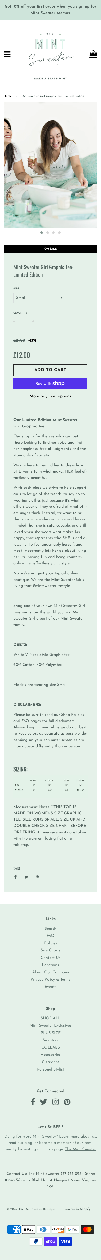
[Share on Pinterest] (37, 877)
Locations (50, 965)
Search (50, 929)
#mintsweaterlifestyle (51, 586)
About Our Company (50, 972)
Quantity (20, 313)
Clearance (50, 1062)
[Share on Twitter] (26, 877)
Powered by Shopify (77, 1209)
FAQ (50, 936)
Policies (50, 943)
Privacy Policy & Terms (50, 980)
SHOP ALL (51, 1018)
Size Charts (51, 950)
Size (16, 288)
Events (50, 987)
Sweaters (50, 1040)
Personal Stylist (50, 1069)
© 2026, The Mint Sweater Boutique (31, 1209)
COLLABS (50, 1048)
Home (8, 96)
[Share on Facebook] (16, 877)
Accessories (51, 1055)
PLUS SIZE (51, 1033)
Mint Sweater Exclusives (50, 1026)
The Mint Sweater (80, 1149)
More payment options (50, 396)
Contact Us (51, 958)
